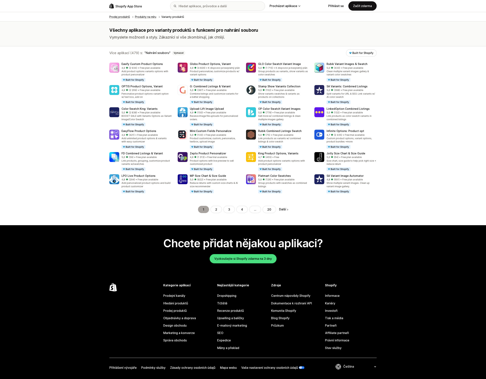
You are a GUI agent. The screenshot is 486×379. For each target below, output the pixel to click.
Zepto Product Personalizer (208, 153)
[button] (140, 72)
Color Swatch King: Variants (140, 108)
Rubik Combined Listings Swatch (279, 131)
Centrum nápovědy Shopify (290, 296)
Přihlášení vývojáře (123, 368)
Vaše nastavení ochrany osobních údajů (269, 368)
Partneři (331, 325)
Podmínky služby (153, 368)
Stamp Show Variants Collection (279, 86)
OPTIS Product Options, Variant (142, 86)
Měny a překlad (228, 348)
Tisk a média (334, 318)
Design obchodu (175, 325)
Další (282, 209)
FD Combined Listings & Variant (142, 153)
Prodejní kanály (174, 296)
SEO (220, 333)
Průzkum (277, 325)
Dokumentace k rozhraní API (291, 303)
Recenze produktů (230, 311)
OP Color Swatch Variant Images (279, 108)
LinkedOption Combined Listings (348, 108)
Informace (332, 296)
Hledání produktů (175, 303)
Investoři (331, 311)
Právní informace (337, 340)
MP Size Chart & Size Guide (208, 175)
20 (269, 209)
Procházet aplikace (283, 6)
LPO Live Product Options (138, 175)
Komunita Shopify (283, 311)
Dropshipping (226, 296)
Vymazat (179, 52)
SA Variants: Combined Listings (347, 86)
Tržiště (222, 303)
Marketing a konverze (179, 333)
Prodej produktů (175, 311)
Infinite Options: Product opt (345, 131)
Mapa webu (228, 368)
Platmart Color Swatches (274, 175)
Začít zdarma (362, 6)
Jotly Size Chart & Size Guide (346, 153)
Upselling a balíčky (230, 318)
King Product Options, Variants (278, 153)
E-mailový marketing (232, 325)
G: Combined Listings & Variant (210, 86)
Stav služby (333, 348)
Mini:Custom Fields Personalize (210, 131)
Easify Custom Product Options (142, 64)
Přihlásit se (336, 6)
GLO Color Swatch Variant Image (279, 64)
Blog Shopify (280, 318)
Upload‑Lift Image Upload (207, 108)
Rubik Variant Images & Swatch (347, 64)
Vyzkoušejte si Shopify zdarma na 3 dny (243, 259)
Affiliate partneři (337, 333)
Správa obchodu (175, 340)
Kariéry (330, 303)
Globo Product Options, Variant (210, 64)
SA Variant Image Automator (345, 175)
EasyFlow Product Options (139, 131)
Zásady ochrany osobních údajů (192, 368)
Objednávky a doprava (179, 318)
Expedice (224, 340)
